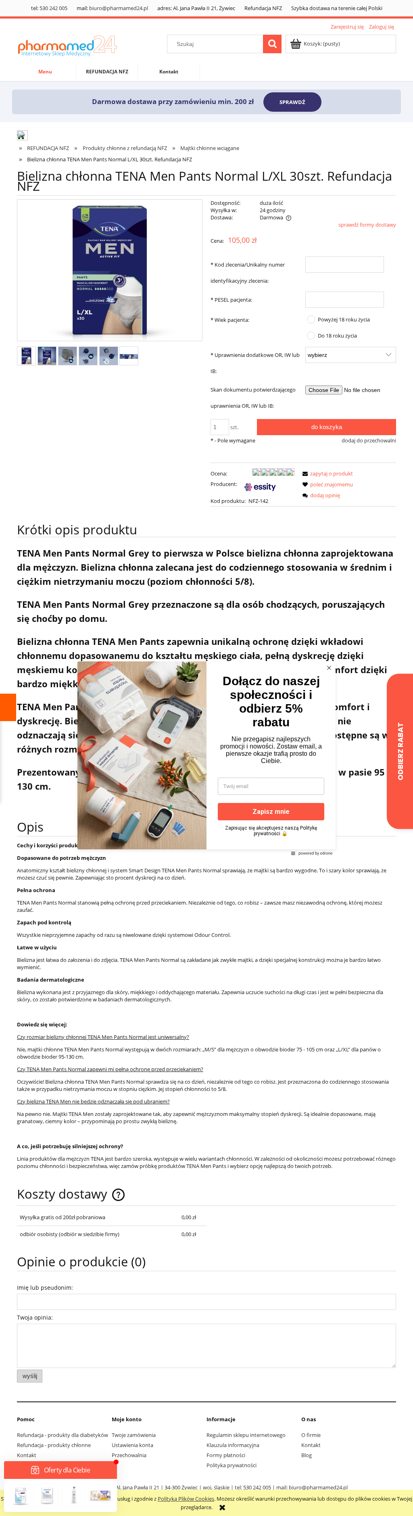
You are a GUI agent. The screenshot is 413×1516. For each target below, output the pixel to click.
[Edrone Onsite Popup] (206, 758)
